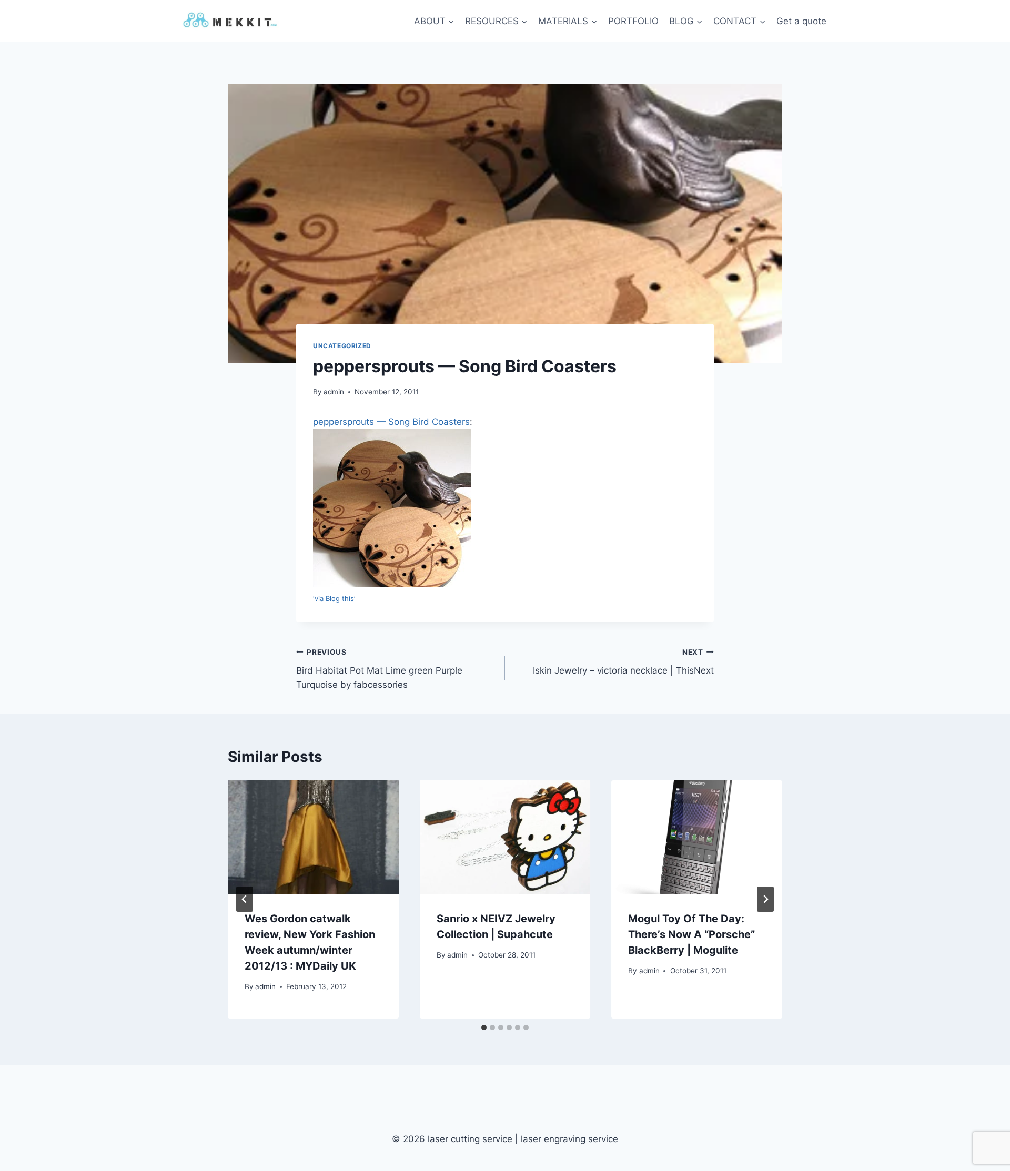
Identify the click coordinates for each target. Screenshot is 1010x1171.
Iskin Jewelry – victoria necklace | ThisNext (623, 662)
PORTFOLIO (633, 21)
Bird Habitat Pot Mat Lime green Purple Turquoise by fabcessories (379, 669)
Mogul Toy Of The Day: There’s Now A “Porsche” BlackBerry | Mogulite (691, 934)
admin (334, 392)
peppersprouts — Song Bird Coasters (391, 421)
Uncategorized (342, 346)
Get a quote (801, 21)
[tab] (484, 1027)
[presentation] (313, 837)
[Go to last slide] (244, 899)
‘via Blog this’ (334, 598)
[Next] (765, 899)
